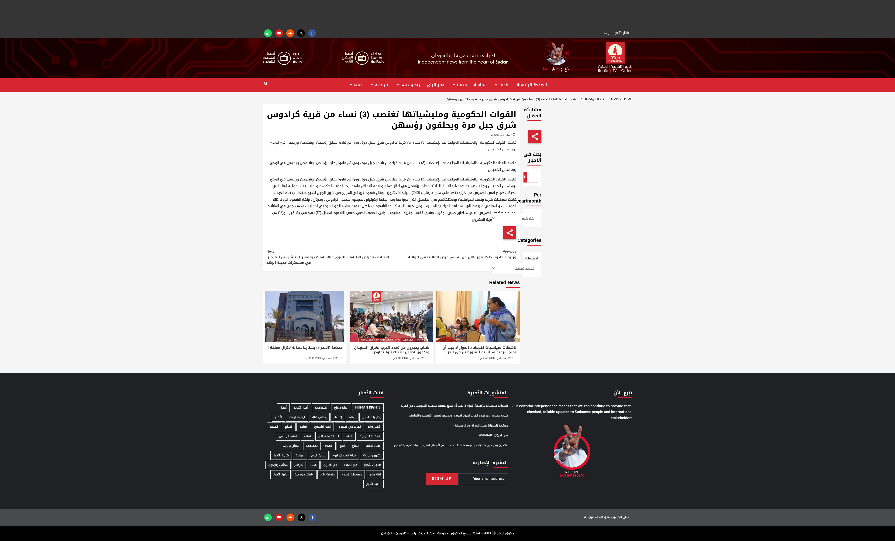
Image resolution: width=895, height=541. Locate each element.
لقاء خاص (375, 474)
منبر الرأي (435, 84)
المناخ (355, 446)
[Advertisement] (447, 14)
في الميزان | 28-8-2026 (493, 435)
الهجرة (329, 446)
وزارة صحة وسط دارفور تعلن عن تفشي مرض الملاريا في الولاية (462, 254)
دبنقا (358, 84)
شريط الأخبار (281, 455)
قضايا (462, 84)
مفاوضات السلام (352, 474)
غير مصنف (350, 465)
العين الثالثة (373, 446)
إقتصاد (338, 417)
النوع (342, 446)
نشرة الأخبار (280, 474)
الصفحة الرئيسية (532, 84)
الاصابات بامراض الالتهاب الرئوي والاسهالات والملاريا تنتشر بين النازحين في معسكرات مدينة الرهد (327, 257)
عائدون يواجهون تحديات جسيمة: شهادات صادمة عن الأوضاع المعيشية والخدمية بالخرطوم (451, 445)
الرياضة (381, 84)
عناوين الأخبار (372, 465)
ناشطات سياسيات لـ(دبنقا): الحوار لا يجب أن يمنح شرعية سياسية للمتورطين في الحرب (479, 349)
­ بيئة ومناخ (341, 407)
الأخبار (504, 84)
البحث (524, 177)
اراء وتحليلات (297, 417)
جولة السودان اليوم (344, 455)
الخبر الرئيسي (322, 426)
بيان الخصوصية (618, 517)
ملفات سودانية (304, 474)
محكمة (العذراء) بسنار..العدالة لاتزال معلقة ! (305, 347)
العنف (307, 436)
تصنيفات (532, 259)
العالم (349, 436)
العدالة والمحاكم (328, 436)
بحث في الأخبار (532, 157)
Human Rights (368, 407)
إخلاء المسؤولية (595, 517)
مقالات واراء (327, 474)
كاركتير (299, 465)
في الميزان (330, 465)
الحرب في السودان (349, 426)
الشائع (289, 426)
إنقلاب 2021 (319, 417)
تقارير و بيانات (372, 455)
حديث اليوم (318, 455)
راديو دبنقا (410, 84)
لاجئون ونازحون (278, 465)
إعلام (352, 417)
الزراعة (303, 426)
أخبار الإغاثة (301, 407)
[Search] (266, 84)
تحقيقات (312, 446)
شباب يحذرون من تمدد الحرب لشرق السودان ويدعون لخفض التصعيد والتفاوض (391, 349)
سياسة (480, 84)
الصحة (274, 426)
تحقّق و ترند (291, 446)
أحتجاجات (321, 407)
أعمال (283, 407)
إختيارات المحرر (371, 417)
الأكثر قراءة (374, 426)
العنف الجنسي (288, 436)
